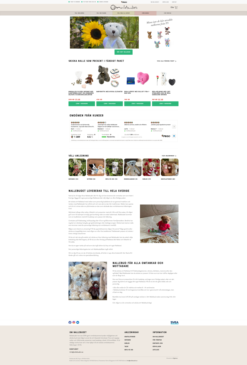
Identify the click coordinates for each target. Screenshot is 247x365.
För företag (157, 340)
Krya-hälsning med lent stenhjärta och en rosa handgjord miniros (161, 93)
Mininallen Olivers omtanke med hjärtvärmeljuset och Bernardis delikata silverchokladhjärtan (81, 93)
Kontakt (174, 2)
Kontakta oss (158, 343)
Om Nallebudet (155, 2)
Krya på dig (128, 350)
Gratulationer (129, 337)
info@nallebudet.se (76, 352)
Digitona (175, 358)
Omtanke (127, 340)
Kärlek (126, 343)
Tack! (126, 346)
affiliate (156, 350)
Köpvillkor (165, 2)
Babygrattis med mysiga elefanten (109, 91)
